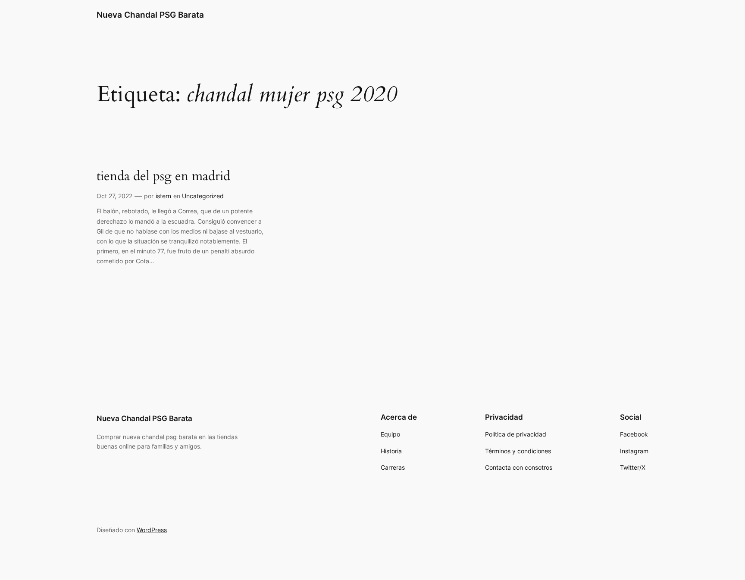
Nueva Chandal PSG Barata (150, 14)
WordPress (152, 529)
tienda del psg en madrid (163, 176)
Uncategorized (203, 196)
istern (163, 196)
